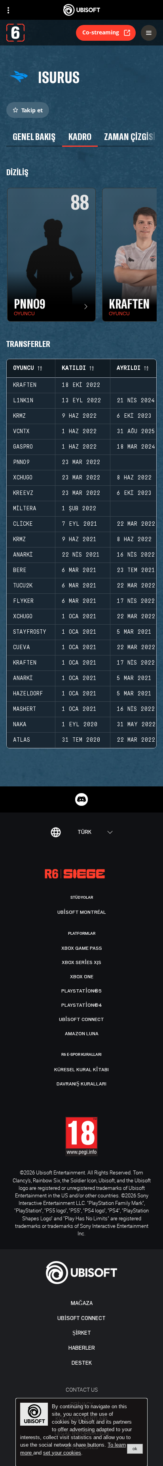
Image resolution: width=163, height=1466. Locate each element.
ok (135, 1448)
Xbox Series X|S (81, 962)
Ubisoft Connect (81, 1318)
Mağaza (82, 1303)
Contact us (82, 1389)
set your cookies (62, 1453)
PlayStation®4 (81, 1005)
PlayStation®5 (81, 991)
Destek (82, 1363)
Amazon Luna (82, 1033)
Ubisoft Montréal (81, 912)
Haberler (81, 1348)
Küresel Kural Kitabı (81, 1069)
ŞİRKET (81, 1333)
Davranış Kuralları (81, 1084)
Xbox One (81, 976)
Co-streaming (100, 32)
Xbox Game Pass (81, 948)
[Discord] (81, 799)
